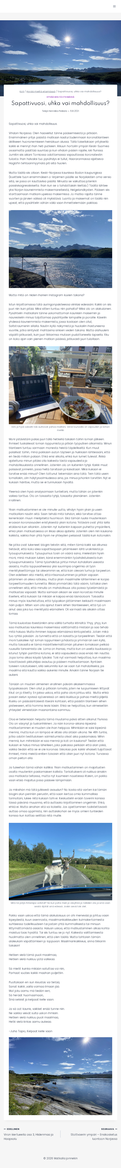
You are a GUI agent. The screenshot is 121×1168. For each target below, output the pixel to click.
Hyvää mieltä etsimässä (60, 97)
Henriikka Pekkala (58, 111)
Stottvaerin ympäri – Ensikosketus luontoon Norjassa (94, 1134)
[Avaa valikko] (114, 6)
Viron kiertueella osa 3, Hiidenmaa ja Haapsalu (28, 1134)
